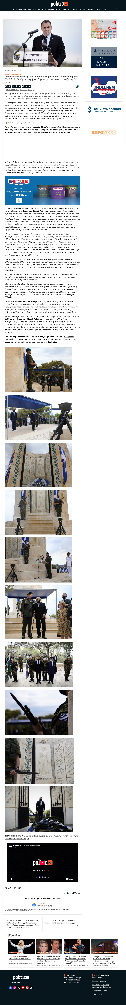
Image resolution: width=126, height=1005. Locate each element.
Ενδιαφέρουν (107, 952)
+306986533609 (73, 982)
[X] (9, 86)
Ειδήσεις (95, 952)
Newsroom (105, 965)
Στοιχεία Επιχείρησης (100, 994)
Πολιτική (41, 9)
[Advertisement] (42, 148)
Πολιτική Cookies (99, 981)
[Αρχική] (13, 9)
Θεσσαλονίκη (88, 9)
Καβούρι (14, 909)
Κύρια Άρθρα (12, 74)
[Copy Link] (26, 86)
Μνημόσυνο (49, 909)
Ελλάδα (31, 9)
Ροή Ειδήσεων (21, 9)
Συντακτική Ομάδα (99, 991)
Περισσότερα (101, 9)
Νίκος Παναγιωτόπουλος (68, 127)
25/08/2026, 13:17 (69, 965)
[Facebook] (6, 86)
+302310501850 (74, 980)
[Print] (23, 86)
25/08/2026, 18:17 (41, 965)
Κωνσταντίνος (58, 259)
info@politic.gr (75, 977)
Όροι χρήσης (97, 977)
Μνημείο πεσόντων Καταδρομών (37, 909)
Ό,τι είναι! (18, 952)
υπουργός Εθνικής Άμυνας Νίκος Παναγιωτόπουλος (18, 910)
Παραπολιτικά (53, 9)
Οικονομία (65, 9)
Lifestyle (12, 952)
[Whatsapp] (16, 86)
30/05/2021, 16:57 (12, 90)
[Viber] (19, 86)
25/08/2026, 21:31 (13, 963)
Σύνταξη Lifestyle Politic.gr (25, 963)
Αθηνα (9, 909)
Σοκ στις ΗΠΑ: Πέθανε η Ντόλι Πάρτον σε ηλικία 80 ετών (20, 959)
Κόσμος (76, 9)
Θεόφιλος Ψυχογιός (27, 90)
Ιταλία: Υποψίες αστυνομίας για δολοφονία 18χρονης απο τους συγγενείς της (61, 923)
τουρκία (68, 909)
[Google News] (29, 86)
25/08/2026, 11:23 (97, 965)
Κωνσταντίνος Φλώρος (22, 909)
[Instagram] (13, 86)
